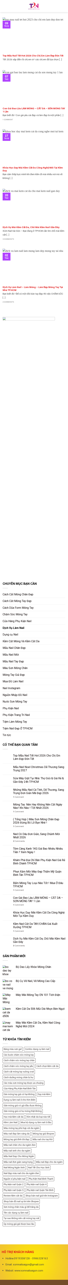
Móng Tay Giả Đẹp (14, 674)
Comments (19, 841)
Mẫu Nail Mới (11, 654)
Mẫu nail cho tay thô (43, 1139)
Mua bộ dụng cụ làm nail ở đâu (36, 1122)
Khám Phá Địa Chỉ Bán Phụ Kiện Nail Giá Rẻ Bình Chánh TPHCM (39, 861)
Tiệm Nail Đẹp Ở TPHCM (17, 728)
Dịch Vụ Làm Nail (13, 628)
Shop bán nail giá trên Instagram (42, 1195)
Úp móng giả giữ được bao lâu (19, 1224)
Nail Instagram (11, 688)
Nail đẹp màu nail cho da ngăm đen (21, 1173)
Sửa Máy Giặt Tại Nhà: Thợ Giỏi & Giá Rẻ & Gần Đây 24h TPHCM (38, 780)
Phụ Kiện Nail (11, 708)
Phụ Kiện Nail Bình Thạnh (41, 1178)
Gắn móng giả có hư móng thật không (23, 1111)
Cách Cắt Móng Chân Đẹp (18, 594)
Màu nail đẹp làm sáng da (16, 1133)
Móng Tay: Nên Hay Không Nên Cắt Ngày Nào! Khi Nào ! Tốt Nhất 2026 (37, 806)
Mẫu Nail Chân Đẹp (14, 648)
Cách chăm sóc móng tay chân (19, 1060)
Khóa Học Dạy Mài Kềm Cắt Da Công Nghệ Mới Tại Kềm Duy (39, 914)
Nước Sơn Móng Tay (15, 701)
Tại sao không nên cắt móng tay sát (21, 1218)
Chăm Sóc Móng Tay (15, 614)
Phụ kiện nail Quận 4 (36, 1184)
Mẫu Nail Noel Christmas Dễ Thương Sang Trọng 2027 (38, 768)
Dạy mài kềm (44, 1094)
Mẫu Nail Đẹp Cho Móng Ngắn (19, 1156)
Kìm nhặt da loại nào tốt (38, 1116)
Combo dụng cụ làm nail (37, 1049)
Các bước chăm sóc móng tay (19, 1054)
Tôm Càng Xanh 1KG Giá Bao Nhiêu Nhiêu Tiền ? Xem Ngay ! (38, 850)
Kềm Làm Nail (10, 1122)
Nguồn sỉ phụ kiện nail (14, 1178)
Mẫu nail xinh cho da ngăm (17, 1150)
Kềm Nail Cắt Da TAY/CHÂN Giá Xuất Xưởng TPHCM (35, 925)
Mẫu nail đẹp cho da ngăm (49, 1162)
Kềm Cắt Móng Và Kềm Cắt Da (21, 641)
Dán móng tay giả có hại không (19, 1094)
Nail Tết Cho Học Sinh (38, 1167)
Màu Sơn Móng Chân (15, 668)
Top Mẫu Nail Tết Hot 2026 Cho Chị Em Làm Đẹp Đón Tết (36, 757)
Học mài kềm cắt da (13, 1116)
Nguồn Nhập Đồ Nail (15, 695)
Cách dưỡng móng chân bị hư (18, 1077)
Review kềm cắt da (13, 1195)
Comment (18, 797)
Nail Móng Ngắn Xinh (14, 1167)
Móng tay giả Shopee (43, 1133)
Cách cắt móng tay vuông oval (19, 1071)
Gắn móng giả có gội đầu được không (22, 1105)
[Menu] (5, 6)
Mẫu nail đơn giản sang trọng (18, 1162)
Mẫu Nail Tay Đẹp (13, 661)
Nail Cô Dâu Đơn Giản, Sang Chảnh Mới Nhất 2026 (36, 835)
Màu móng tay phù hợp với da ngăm (21, 1128)
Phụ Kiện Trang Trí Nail (16, 715)
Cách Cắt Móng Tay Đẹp (17, 601)
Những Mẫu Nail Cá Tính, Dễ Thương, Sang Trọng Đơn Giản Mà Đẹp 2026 (38, 791)
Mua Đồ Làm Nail (13, 681)
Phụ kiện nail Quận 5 (13, 1190)
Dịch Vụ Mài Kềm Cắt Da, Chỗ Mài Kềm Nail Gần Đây (39, 940)
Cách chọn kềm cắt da (47, 1066)
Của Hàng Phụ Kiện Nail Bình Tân (20, 1088)
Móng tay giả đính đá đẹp (16, 1139)
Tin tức (7, 735)
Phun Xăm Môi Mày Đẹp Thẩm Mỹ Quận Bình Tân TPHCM (37, 873)
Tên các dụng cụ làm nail (16, 1212)
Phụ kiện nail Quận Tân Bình (40, 1190)
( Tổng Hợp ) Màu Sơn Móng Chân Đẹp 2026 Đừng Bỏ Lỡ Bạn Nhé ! (36, 821)
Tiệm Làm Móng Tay (15, 721)
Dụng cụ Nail (10, 634)
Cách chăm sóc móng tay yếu (18, 1066)
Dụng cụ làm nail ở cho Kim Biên (19, 1099)
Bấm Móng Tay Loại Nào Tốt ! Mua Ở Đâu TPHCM (38, 884)
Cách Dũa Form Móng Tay (18, 607)
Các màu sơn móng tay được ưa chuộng (23, 1083)
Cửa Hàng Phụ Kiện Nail (17, 621)
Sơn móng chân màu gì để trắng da (21, 1207)
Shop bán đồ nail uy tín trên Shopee (21, 1201)
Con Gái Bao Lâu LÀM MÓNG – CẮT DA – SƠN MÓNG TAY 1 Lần (38, 899)
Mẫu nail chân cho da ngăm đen (20, 1145)
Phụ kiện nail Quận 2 (13, 1184)
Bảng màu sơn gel (13, 1049)
